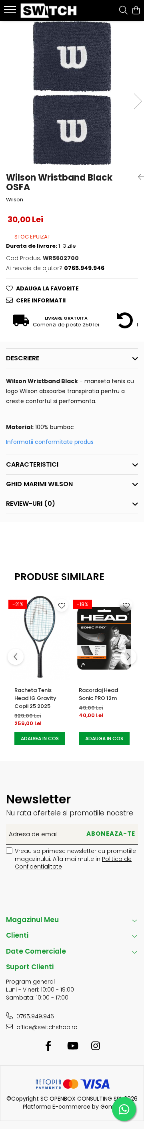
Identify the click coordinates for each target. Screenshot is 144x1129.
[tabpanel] (72, 93)
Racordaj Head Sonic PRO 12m (98, 694)
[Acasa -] (50, 10)
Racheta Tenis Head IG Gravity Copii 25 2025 (35, 698)
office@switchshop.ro (46, 1027)
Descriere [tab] (22, 358)
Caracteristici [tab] (32, 464)
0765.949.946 (34, 1016)
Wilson (14, 199)
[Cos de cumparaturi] (136, 11)
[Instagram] (96, 1046)
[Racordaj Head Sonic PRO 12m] (104, 638)
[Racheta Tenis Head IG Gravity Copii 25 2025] (39, 638)
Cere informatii (41, 300)
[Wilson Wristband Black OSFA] (72, 93)
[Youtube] (72, 1046)
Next (137, 101)
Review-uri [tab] (30, 503)
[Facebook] (49, 1046)
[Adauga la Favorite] (61, 605)
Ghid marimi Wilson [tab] (39, 484)
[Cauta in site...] (123, 11)
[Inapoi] (138, 177)
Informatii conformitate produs (50, 442)
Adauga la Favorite (47, 288)
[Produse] (11, 12)
